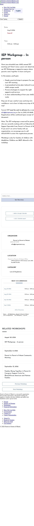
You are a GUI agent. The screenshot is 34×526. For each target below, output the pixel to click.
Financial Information (10, 407)
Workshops (7, 405)
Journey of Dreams (9, 403)
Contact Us (7, 413)
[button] (1, 4)
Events (7, 438)
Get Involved (8, 412)
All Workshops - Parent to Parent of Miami (18, 314)
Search (20, 19)
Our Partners (7, 423)
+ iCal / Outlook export (20, 218)
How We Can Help (9, 410)
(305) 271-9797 (14, 242)
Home (4, 314)
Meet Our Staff (8, 421)
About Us (7, 418)
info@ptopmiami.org (17, 244)
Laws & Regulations (8, 315)
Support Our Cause (13, 432)
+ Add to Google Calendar (20, 213)
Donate (6, 402)
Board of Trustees (9, 420)
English (7, 446)
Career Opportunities (10, 415)
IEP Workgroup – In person (14, 342)
